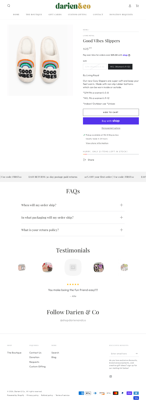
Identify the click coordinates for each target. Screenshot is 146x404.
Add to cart (110, 112)
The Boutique (14, 352)
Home (85, 30)
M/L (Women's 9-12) (120, 66)
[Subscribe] (137, 353)
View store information (97, 143)
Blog (53, 357)
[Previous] (15, 267)
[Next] (131, 267)
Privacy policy (32, 395)
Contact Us (35, 352)
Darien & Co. (19, 391)
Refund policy (47, 395)
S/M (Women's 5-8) (94, 66)
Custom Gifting (37, 366)
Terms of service (62, 395)
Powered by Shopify (15, 395)
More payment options (111, 128)
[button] (8, 6)
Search (55, 352)
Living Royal (89, 36)
